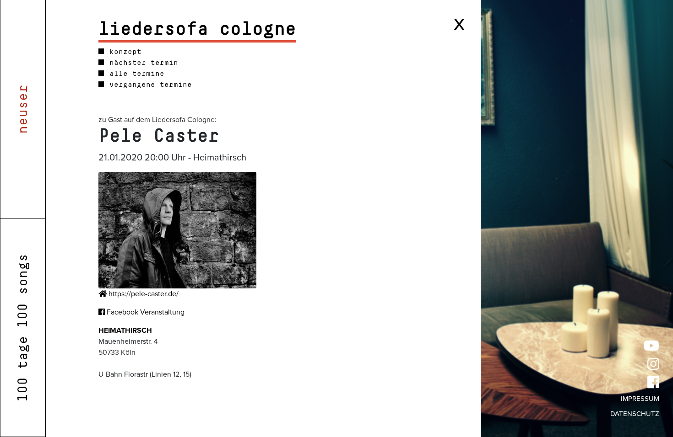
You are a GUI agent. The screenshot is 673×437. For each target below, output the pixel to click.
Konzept (123, 51)
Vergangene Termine (148, 84)
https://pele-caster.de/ (143, 293)
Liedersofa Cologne (197, 29)
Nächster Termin (141, 62)
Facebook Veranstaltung (145, 312)
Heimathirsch (125, 330)
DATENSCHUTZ (634, 414)
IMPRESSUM (640, 398)
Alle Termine (134, 73)
